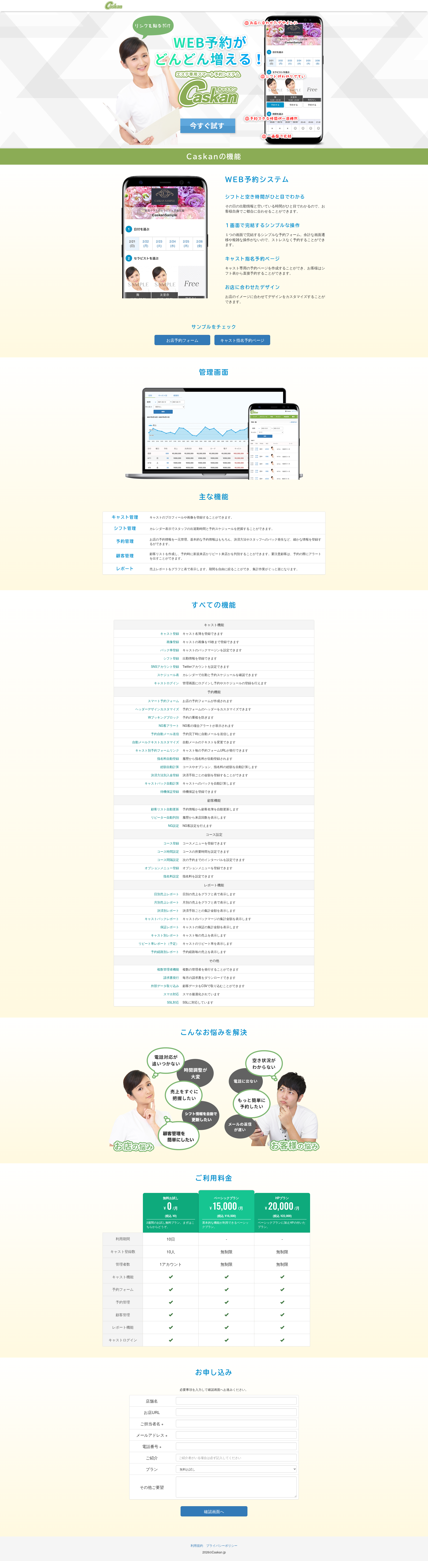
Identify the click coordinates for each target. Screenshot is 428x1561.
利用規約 (197, 1545)
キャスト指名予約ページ (242, 340)
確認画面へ (214, 1511)
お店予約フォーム (182, 340)
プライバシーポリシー (221, 1545)
